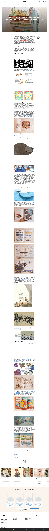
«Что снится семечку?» (23, 359)
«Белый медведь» (22, 185)
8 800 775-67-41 (3, 518)
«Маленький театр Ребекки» (26, 115)
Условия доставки (15, 519)
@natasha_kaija (23, 40)
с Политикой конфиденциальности (26, 529)
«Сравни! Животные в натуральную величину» (21, 135)
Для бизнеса (27, 4)
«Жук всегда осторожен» (17, 360)
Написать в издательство (42, 528)
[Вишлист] (43, 1)
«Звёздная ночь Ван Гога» (24, 279)
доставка (5, 1)
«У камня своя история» (30, 359)
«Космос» (15, 161)
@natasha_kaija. (16, 454)
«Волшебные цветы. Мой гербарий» (29, 70)
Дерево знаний (15, 518)
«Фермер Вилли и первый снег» (25, 413)
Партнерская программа (27, 518)
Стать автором (26, 517)
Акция (23, 4)
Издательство (33, 4)
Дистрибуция (26, 519)
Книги (11, 4)
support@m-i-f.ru (3, 522)
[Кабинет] (41, 1)
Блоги (38, 4)
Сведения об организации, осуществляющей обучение (39, 517)
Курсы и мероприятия (17, 4)
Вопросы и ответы (15, 517)
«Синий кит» (27, 185)
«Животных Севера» (31, 202)
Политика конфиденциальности (40, 520)
